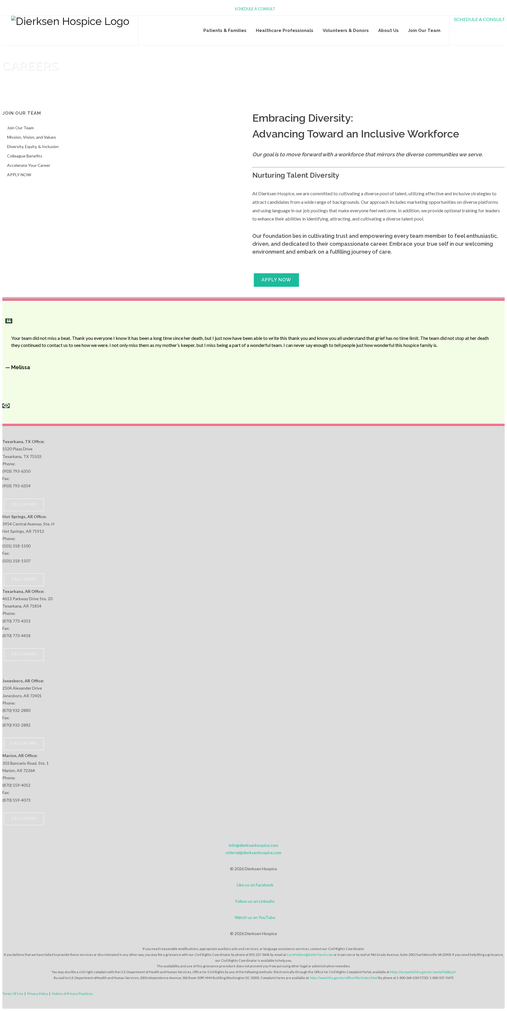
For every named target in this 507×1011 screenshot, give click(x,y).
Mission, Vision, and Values (31, 137)
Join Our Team (20, 127)
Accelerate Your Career (28, 165)
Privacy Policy (37, 993)
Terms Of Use (12, 993)
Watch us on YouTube (255, 917)
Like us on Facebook (255, 884)
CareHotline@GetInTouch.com (310, 954)
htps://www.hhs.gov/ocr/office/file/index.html (344, 978)
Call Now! (24, 504)
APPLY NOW (276, 280)
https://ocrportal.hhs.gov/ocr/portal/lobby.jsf (423, 972)
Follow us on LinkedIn (255, 901)
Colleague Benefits (24, 155)
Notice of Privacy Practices (72, 993)
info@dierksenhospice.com (253, 845)
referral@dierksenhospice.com (253, 852)
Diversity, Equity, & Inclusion (33, 146)
